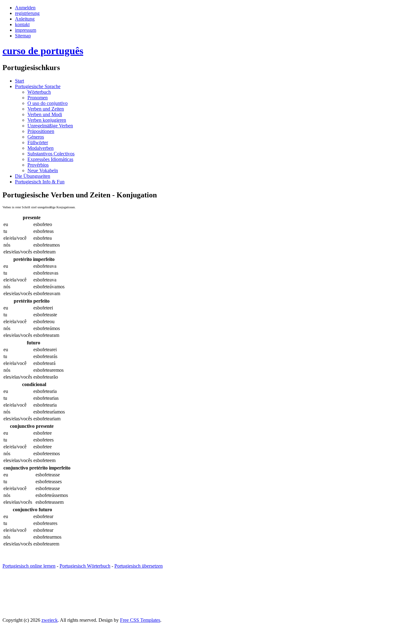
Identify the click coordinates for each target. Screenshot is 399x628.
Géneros (35, 136)
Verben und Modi (44, 114)
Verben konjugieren (46, 120)
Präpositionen (40, 131)
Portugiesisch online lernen (28, 566)
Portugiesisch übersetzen (138, 566)
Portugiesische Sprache (37, 86)
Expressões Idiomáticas (50, 159)
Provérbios (38, 165)
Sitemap (23, 35)
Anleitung (25, 18)
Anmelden (25, 7)
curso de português (42, 50)
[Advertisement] (115, 598)
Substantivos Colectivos (51, 153)
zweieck (49, 620)
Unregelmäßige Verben (50, 125)
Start (19, 80)
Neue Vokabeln (42, 170)
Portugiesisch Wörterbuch (85, 566)
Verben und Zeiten (45, 108)
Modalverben (40, 148)
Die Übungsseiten (32, 176)
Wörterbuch (39, 92)
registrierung (27, 13)
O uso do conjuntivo (47, 103)
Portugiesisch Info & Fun (40, 181)
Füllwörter (37, 142)
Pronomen (37, 97)
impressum (25, 30)
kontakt (22, 24)
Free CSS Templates (140, 620)
